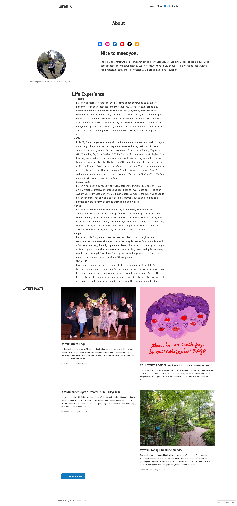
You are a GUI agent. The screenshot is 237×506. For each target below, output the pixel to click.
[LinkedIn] (115, 44)
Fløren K (64, 6)
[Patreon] (129, 44)
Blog (159, 6)
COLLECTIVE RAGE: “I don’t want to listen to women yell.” (176, 365)
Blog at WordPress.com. (75, 500)
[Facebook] (100, 44)
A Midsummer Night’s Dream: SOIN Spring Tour (90, 392)
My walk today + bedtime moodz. (161, 450)
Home (152, 6)
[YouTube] (122, 44)
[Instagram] (107, 44)
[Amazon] (137, 44)
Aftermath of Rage (73, 344)
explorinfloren (69, 363)
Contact (176, 6)
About (167, 6)
